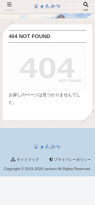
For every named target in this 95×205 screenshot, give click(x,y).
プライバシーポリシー (72, 159)
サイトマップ (27, 159)
